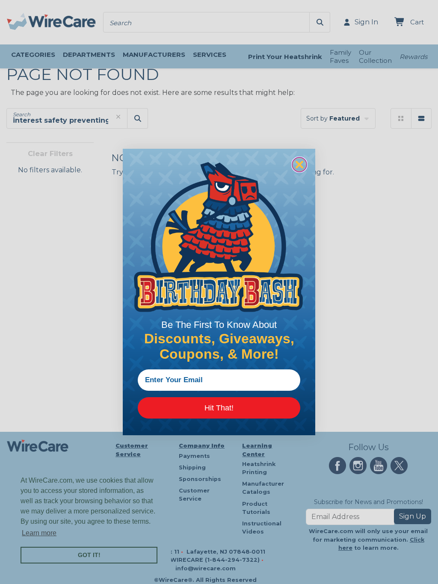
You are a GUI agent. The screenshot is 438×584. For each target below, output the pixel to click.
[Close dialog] (299, 164)
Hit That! (219, 408)
